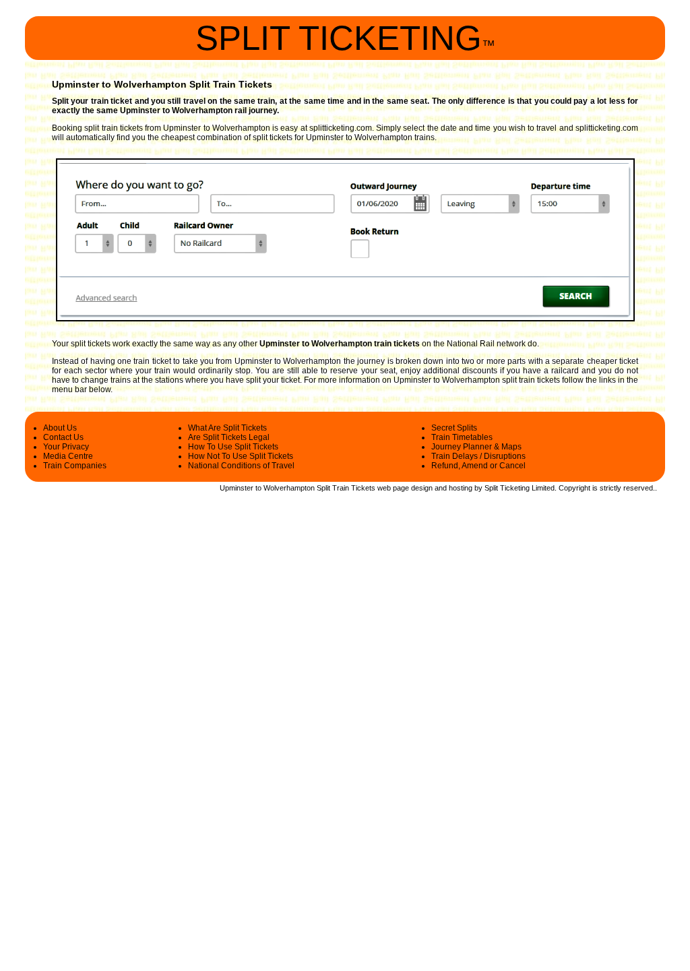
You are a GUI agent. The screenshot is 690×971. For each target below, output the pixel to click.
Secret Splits (454, 428)
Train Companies (74, 465)
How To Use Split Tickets (233, 446)
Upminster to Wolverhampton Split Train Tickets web (305, 488)
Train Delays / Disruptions (478, 456)
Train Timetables (462, 437)
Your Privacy (66, 446)
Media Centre (68, 456)
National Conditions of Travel (241, 465)
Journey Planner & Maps (476, 446)
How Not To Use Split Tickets (240, 456)
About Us (60, 428)
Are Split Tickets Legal (229, 437)
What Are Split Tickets (227, 428)
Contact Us (63, 437)
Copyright (574, 488)
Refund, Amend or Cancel (478, 465)
